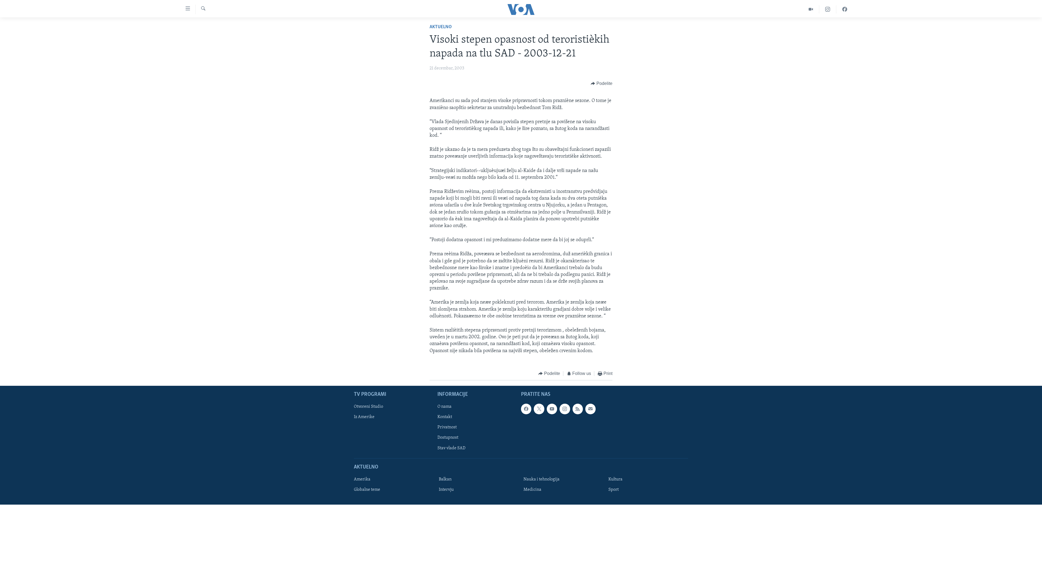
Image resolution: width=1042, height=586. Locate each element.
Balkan (445, 479)
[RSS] (578, 409)
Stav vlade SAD (451, 448)
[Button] (601, 83)
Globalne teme (367, 490)
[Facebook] (844, 9)
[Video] (811, 9)
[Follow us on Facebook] (526, 409)
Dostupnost (447, 438)
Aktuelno (441, 27)
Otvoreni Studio (368, 407)
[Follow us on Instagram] (565, 409)
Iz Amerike (364, 417)
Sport (613, 490)
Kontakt (444, 417)
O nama (444, 407)
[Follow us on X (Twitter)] (539, 409)
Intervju (446, 490)
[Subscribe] (590, 409)
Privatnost (447, 427)
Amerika (362, 479)
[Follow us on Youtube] (552, 409)
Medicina (532, 490)
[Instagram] (827, 9)
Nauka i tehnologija (541, 479)
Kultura (615, 479)
